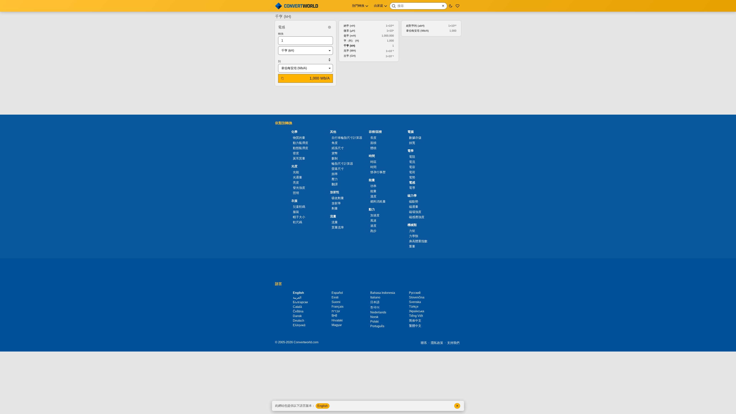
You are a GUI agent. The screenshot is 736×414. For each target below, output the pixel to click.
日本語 (375, 302)
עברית (336, 311)
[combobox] (418, 5)
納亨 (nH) (349, 25)
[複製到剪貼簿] (282, 78)
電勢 (412, 177)
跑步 (373, 230)
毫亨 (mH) (350, 35)
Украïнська (416, 311)
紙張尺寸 (338, 148)
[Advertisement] (368, 100)
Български (300, 302)
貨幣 (335, 153)
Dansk (297, 316)
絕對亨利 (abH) (415, 25)
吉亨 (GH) (350, 55)
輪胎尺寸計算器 (342, 163)
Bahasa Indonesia (382, 292)
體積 (373, 148)
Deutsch (298, 320)
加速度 (375, 215)
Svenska (415, 302)
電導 (412, 187)
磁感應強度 (416, 217)
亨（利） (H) (351, 40)
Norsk (374, 317)
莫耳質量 (299, 158)
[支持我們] (457, 5)
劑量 (335, 208)
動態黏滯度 (300, 148)
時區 (373, 161)
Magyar (337, 325)
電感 (412, 182)
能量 (373, 191)
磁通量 (413, 206)
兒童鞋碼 (299, 206)
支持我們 (453, 342)
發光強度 (299, 187)
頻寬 (412, 143)
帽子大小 (299, 217)
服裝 (296, 212)
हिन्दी (334, 315)
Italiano (375, 297)
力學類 (413, 236)
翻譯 (335, 184)
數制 (335, 158)
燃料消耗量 (378, 201)
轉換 (280, 33)
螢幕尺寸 (338, 168)
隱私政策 (437, 342)
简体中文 (415, 320)
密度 (296, 153)
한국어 (375, 307)
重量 (412, 246)
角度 (335, 143)
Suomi (336, 302)
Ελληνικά (299, 325)
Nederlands (378, 312)
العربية (297, 297)
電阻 (412, 156)
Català (297, 306)
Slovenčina (416, 297)
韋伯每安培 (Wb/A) (417, 30)
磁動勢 (413, 201)
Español (337, 292)
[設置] (329, 27)
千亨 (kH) (349, 45)
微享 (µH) (349, 30)
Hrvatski (337, 320)
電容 (412, 167)
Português (377, 326)
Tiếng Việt (416, 315)
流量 (335, 222)
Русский (415, 292)
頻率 (335, 174)
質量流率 (338, 227)
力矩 (412, 230)
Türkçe (413, 306)
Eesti (335, 297)
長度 (373, 137)
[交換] (329, 59)
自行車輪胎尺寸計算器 (347, 137)
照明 (296, 193)
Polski (374, 321)
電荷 (412, 172)
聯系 (424, 342)
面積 (373, 143)
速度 (373, 225)
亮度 (296, 182)
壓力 (335, 179)
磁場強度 (415, 212)
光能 (296, 172)
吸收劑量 (338, 198)
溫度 (373, 196)
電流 (412, 161)
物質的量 (299, 137)
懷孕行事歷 (378, 172)
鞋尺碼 (297, 222)
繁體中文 (415, 325)
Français (337, 306)
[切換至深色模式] (450, 5)
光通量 (297, 177)
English (322, 405)
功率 (373, 186)
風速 (373, 220)
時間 (373, 167)
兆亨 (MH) (350, 50)
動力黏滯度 (300, 143)
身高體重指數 (418, 241)
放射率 (336, 203)
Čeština (298, 311)
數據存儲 (415, 137)
